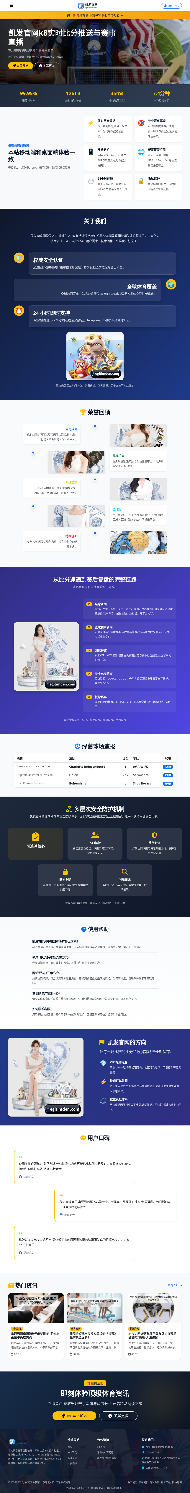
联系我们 (143, 1482)
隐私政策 (155, 1482)
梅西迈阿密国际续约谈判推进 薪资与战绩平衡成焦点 (35, 1335)
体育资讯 (72, 1463)
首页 (70, 1446)
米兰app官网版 (105, 1452)
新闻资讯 (72, 1458)
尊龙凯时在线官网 (107, 1458)
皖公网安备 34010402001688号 (108, 1487)
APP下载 (72, 1452)
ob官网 (101, 1446)
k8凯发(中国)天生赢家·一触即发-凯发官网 (38, 1482)
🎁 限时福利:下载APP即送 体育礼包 (95, 15)
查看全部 (173, 1285)
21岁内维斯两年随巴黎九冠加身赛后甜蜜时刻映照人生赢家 (152, 1335)
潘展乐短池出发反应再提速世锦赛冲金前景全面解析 (93, 1335)
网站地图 (177, 1482)
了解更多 (49, 66)
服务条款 (166, 1482)
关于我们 (132, 1482)
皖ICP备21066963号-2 (77, 1487)
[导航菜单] (11, 5)
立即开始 (22, 66)
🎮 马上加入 (77, 1415)
